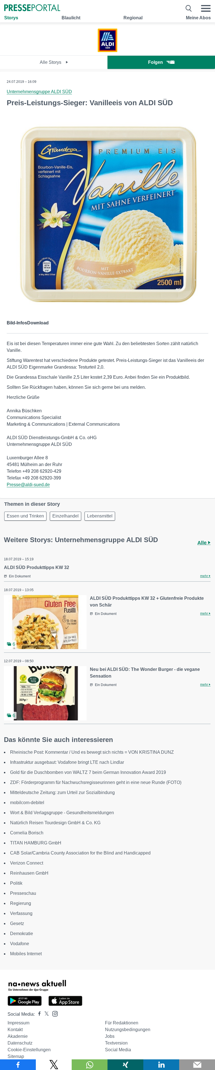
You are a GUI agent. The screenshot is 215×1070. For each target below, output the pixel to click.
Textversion (116, 1043)
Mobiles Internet (26, 953)
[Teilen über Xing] (125, 1064)
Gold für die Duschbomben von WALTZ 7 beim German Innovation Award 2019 (88, 772)
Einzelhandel (65, 516)
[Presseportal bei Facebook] (38, 1014)
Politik (16, 883)
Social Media (118, 1049)
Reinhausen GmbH (29, 873)
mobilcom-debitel (27, 802)
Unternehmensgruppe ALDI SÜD (39, 91)
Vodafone (19, 943)
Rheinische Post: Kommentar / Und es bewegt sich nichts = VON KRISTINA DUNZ (92, 752)
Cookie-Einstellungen (29, 1049)
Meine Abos (198, 17)
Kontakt (15, 1029)
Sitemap (16, 1056)
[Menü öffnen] (206, 8)
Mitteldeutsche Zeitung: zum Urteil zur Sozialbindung (62, 792)
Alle (202, 542)
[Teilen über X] (54, 1064)
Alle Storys (51, 62)
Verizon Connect (26, 863)
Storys (11, 17)
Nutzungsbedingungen (127, 1029)
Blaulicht (71, 17)
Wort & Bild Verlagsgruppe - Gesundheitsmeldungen (62, 812)
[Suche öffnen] (188, 8)
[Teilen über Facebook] (18, 1064)
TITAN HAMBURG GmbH (35, 842)
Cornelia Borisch (26, 832)
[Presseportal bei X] (45, 1014)
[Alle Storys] (107, 50)
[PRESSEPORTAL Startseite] (32, 8)
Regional (132, 17)
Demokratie (21, 933)
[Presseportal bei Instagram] (53, 1013)
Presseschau (23, 893)
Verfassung (21, 913)
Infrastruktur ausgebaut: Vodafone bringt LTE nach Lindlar (67, 762)
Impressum (18, 1022)
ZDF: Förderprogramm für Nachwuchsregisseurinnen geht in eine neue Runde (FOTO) (95, 782)
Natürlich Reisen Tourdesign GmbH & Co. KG (55, 822)
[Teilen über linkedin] (161, 1064)
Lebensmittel (100, 516)
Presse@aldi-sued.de (28, 484)
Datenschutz (20, 1043)
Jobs (109, 1036)
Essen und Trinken (25, 516)
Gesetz (17, 923)
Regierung (20, 903)
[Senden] (197, 1064)
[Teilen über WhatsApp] (90, 1064)
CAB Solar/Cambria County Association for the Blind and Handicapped (80, 853)
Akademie (18, 1036)
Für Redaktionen (121, 1022)
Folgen (155, 62)
